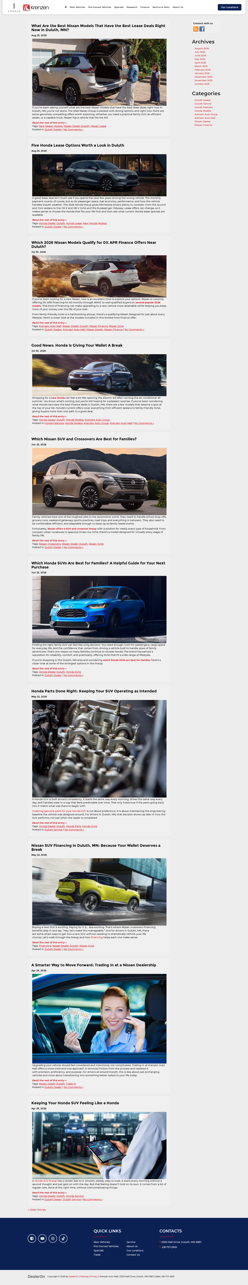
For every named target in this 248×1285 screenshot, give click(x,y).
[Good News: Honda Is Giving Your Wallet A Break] (99, 375)
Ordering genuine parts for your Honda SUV (59, 811)
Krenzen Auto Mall (50, 326)
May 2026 (200, 59)
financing (97, 937)
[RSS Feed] (196, 29)
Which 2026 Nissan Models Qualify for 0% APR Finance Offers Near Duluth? (93, 244)
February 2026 (203, 69)
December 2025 (203, 76)
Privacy (94, 1276)
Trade (97, 1254)
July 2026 (200, 52)
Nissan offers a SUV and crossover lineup (72, 528)
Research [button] (132, 7)
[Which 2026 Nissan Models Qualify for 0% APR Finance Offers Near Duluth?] (99, 276)
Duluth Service (54, 829)
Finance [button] (144, 7)
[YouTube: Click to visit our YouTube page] (42, 1238)
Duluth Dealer (53, 129)
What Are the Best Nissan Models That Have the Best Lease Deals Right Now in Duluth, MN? (98, 28)
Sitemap (84, 1276)
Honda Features (54, 423)
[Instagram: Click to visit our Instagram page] (53, 1238)
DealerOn (73, 1276)
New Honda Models (95, 223)
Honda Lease (74, 223)
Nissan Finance (98, 326)
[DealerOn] (36, 1276)
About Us (132, 1246)
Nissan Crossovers (50, 543)
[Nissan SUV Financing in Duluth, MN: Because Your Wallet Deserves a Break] (99, 892)
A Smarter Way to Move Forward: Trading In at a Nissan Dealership (93, 965)
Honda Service (75, 1196)
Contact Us (133, 1254)
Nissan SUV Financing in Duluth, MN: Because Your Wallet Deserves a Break (95, 847)
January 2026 (202, 73)
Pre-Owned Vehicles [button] (99, 7)
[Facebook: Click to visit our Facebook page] (32, 1238)
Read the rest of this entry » (49, 122)
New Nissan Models (51, 126)
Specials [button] (119, 7)
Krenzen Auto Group (97, 419)
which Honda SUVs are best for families (126, 660)
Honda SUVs (73, 671)
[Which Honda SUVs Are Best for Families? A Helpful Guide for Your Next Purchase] (99, 609)
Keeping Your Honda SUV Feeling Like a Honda (75, 1103)
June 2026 (200, 55)
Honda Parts (73, 826)
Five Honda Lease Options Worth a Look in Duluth (78, 145)
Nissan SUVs (116, 326)
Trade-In (71, 1083)
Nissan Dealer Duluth (77, 126)
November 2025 (203, 80)
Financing (45, 945)
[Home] (65, 7)
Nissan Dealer (94, 329)
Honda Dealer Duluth (52, 223)
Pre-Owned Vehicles (106, 1246)
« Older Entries (37, 1209)
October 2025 (202, 84)
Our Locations (229, 7)
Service (131, 1242)
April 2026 (200, 62)
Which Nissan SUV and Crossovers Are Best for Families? (84, 439)
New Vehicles (102, 1242)
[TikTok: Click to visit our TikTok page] (63, 1238)
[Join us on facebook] (202, 29)
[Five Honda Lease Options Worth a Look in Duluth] (99, 175)
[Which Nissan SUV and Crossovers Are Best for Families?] (99, 481)
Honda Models (75, 419)
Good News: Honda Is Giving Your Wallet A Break (76, 345)
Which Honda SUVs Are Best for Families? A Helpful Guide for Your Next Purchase (98, 565)
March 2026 (201, 66)
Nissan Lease (98, 126)
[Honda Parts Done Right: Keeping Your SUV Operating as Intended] (99, 749)
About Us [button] (178, 7)
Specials (99, 1250)
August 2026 (202, 48)
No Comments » (73, 129)
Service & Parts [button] (161, 7)
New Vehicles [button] (77, 7)
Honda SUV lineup (46, 1180)
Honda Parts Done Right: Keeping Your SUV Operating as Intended (94, 691)
